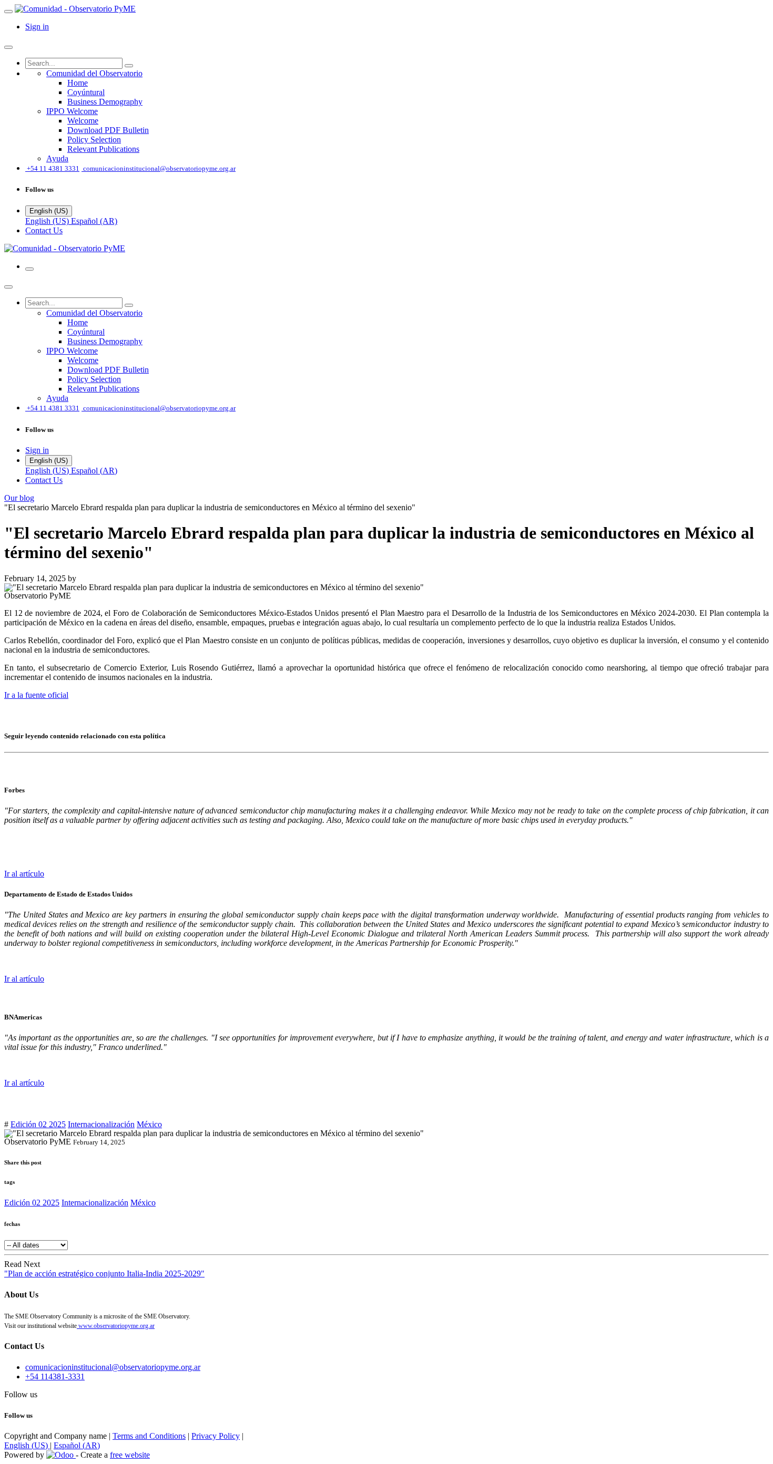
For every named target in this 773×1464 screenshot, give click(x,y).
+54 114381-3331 (55, 1376)
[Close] (8, 47)
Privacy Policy (215, 1435)
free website (130, 1454)
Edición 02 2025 (38, 1124)
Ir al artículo (24, 873)
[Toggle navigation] (29, 269)
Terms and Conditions (149, 1435)
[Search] (129, 65)
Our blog (19, 497)
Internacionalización (101, 1124)
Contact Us (44, 230)
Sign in (37, 26)
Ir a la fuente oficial (36, 694)
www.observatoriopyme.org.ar (116, 1325)
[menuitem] (94, 73)
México (149, 1124)
